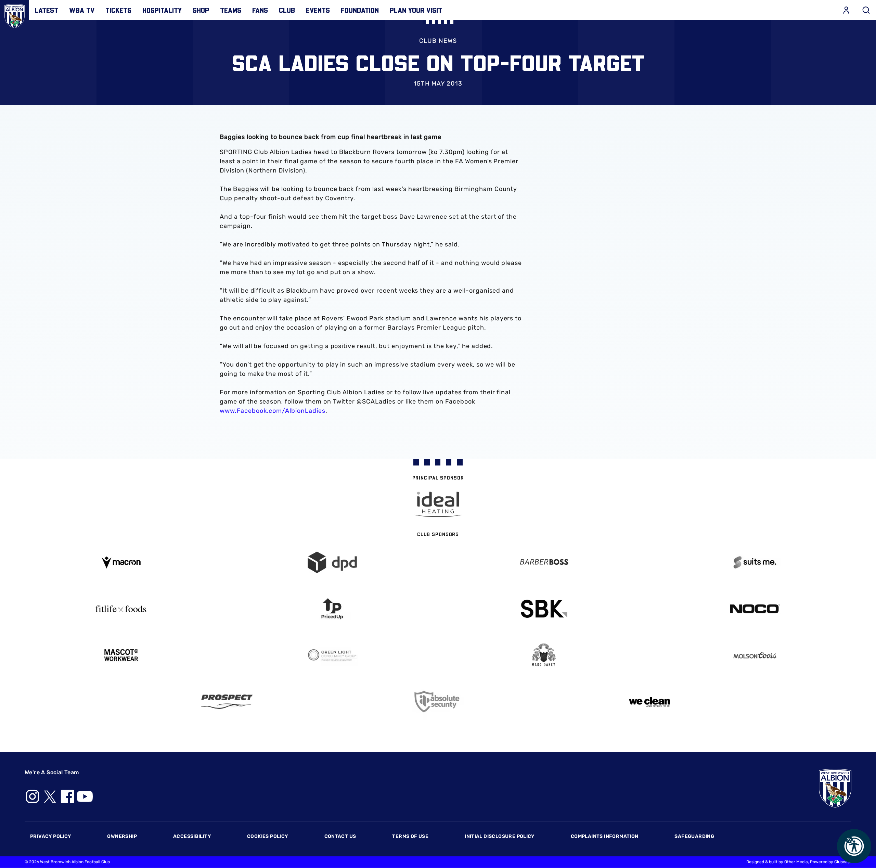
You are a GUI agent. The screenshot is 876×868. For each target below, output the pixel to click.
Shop (201, 10)
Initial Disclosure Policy (499, 836)
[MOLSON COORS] (755, 655)
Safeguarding (694, 836)
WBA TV (81, 10)
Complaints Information (605, 836)
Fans (260, 10)
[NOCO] (755, 608)
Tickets (118, 10)
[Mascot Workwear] (121, 655)
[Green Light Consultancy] (332, 655)
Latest (46, 10)
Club (287, 10)
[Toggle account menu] (846, 10)
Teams (230, 10)
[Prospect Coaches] (227, 701)
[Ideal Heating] (438, 504)
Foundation (360, 10)
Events (318, 10)
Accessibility (192, 836)
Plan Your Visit (416, 10)
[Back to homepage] (14, 14)
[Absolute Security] (438, 701)
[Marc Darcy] (543, 655)
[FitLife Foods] (121, 608)
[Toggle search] (866, 10)
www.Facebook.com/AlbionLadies (272, 410)
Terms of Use (410, 836)
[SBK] (543, 608)
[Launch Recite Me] (854, 846)
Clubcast (842, 861)
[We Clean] (649, 701)
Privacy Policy (50, 836)
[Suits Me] (755, 562)
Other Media (796, 861)
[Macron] (121, 562)
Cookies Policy (267, 836)
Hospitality (162, 10)
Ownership (122, 836)
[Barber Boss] (543, 562)
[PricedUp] (332, 608)
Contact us (340, 836)
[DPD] (332, 562)
